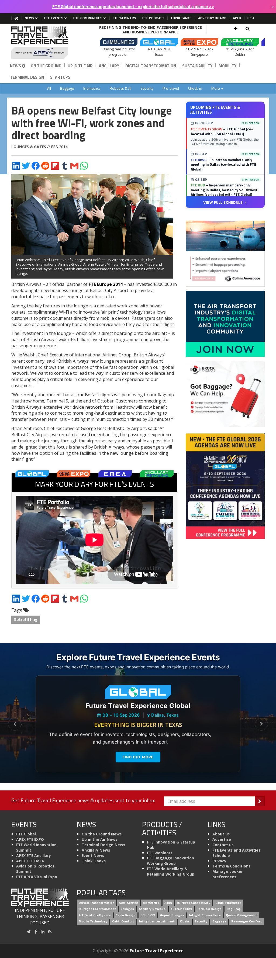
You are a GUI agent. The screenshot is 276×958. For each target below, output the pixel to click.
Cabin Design (126, 915)
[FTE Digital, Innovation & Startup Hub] (225, 323)
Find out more (138, 757)
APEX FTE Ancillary (33, 855)
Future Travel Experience (157, 951)
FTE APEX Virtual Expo (36, 876)
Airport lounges (172, 915)
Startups (60, 77)
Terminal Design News (103, 844)
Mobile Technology (93, 921)
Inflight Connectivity (205, 915)
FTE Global (26, 833)
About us (221, 833)
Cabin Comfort (123, 921)
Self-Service (128, 902)
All (49, 88)
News (30, 18)
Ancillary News (96, 850)
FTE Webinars (124, 18)
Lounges (127, 909)
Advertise (221, 839)
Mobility (227, 66)
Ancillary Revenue (152, 909)
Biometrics (92, 88)
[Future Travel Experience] (40, 42)
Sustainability (197, 66)
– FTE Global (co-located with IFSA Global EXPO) (222, 131)
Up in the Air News (99, 839)
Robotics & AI (120, 88)
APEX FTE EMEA (30, 860)
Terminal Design (27, 77)
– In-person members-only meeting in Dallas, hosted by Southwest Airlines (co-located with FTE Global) (224, 189)
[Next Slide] (261, 724)
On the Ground (46, 66)
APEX (237, 18)
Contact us (222, 844)
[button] (236, 28)
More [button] (216, 88)
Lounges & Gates (28, 146)
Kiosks (185, 921)
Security (146, 88)
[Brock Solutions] (225, 393)
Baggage (67, 88)
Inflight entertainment (157, 921)
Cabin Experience (228, 902)
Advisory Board (212, 18)
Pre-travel (171, 88)
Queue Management (241, 915)
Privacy (219, 860)
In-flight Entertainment (97, 909)
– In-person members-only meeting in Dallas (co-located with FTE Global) (223, 164)
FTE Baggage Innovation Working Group (170, 860)
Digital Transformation (150, 66)
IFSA (250, 18)
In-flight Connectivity (193, 902)
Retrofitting (25, 619)
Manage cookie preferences (227, 874)
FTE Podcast (153, 18)
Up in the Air (80, 66)
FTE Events (54, 18)
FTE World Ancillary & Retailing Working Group (170, 871)
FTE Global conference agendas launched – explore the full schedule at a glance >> (133, 6)
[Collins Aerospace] (225, 253)
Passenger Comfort (246, 921)
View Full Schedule (223, 202)
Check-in (195, 88)
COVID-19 (147, 915)
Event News (93, 855)
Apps (168, 902)
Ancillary (109, 66)
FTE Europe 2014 (106, 284)
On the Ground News (102, 833)
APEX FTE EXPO (30, 839)
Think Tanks (181, 18)
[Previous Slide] (14, 724)
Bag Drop (234, 909)
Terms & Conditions (231, 866)
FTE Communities (88, 18)
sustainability (181, 909)
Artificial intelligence (95, 915)
